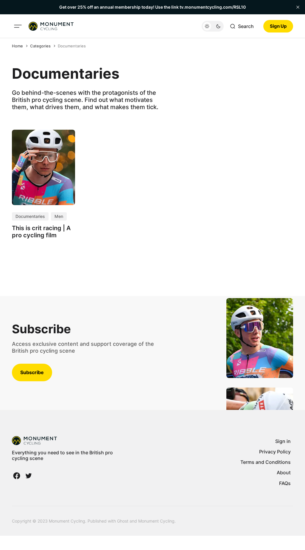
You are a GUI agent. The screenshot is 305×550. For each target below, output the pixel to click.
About (284, 472)
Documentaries (72, 46)
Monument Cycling (156, 520)
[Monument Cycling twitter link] (28, 476)
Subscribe (32, 372)
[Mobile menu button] (18, 26)
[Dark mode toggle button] (213, 26)
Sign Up (278, 26)
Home (17, 46)
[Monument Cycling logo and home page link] (51, 26)
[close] (298, 7)
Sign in (283, 441)
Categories (40, 46)
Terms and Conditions (265, 462)
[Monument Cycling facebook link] (17, 476)
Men (59, 216)
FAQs (285, 483)
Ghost (122, 520)
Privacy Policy (275, 452)
